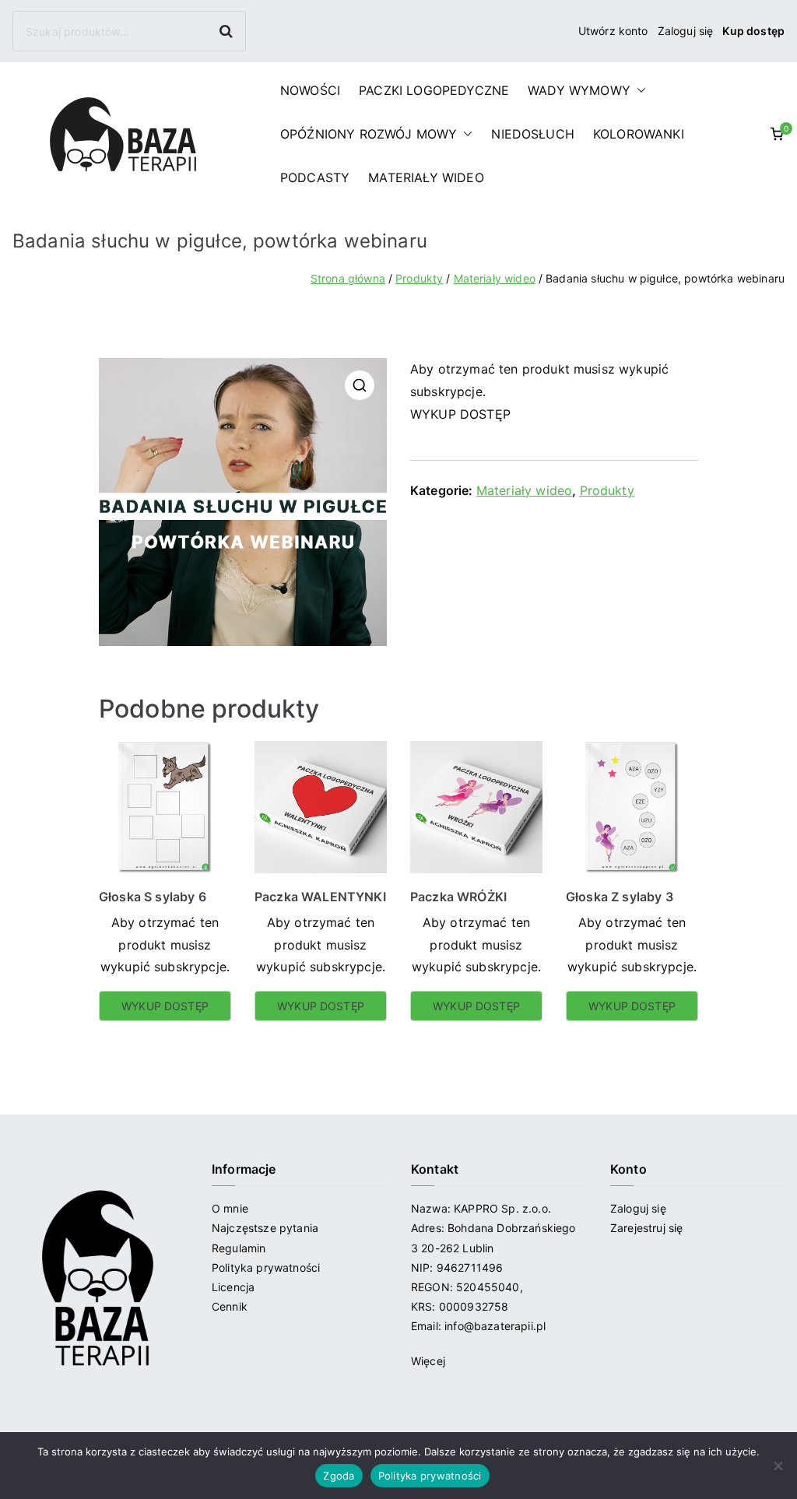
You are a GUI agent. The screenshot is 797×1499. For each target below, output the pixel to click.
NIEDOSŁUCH (532, 134)
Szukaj (227, 30)
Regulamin (238, 1248)
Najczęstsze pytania (265, 1227)
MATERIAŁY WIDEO (425, 177)
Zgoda (338, 1475)
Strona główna (348, 278)
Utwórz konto (613, 30)
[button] (638, 90)
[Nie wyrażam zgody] (777, 1465)
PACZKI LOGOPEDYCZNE (434, 90)
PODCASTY (314, 177)
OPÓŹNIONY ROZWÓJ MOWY (368, 134)
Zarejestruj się (648, 1227)
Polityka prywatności (266, 1267)
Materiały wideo (494, 278)
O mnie (230, 1208)
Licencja (233, 1287)
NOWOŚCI (310, 90)
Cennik (230, 1306)
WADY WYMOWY (579, 90)
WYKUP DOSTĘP (460, 414)
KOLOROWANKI (638, 134)
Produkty (419, 278)
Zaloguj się (686, 30)
